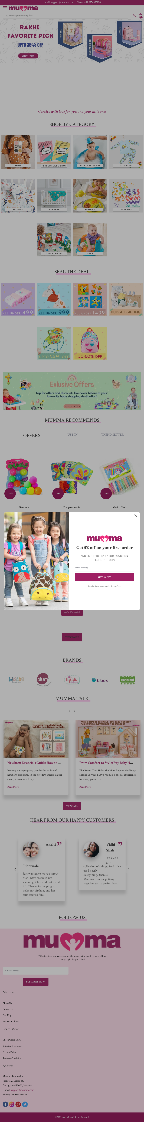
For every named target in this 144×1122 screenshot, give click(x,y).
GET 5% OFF (104, 577)
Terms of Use (116, 586)
